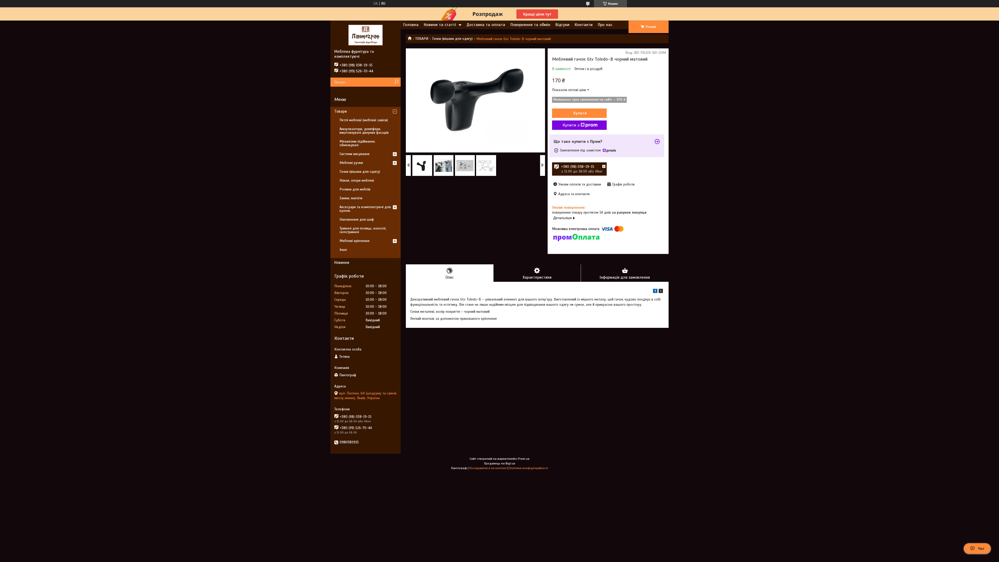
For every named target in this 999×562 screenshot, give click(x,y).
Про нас (605, 24)
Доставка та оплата (485, 24)
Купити (580, 113)
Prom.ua (523, 459)
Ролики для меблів (355, 189)
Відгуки (562, 24)
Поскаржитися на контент (488, 468)
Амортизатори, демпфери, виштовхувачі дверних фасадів (364, 131)
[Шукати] (396, 82)
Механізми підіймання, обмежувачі (357, 143)
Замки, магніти (351, 198)
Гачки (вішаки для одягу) (452, 38)
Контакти (584, 24)
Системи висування (354, 154)
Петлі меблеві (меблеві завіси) (364, 120)
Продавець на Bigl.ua (499, 463)
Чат (981, 548)
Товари (340, 111)
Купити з (571, 125)
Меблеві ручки (351, 163)
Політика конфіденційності (528, 468)
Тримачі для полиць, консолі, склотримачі (363, 230)
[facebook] (655, 292)
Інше (343, 249)
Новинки (341, 262)
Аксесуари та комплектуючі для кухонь (365, 209)
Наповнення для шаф (357, 219)
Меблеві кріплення (354, 241)
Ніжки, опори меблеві (357, 180)
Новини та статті (440, 24)
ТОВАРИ (421, 38)
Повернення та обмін (530, 24)
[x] (661, 292)
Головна (411, 24)
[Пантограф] (365, 34)
